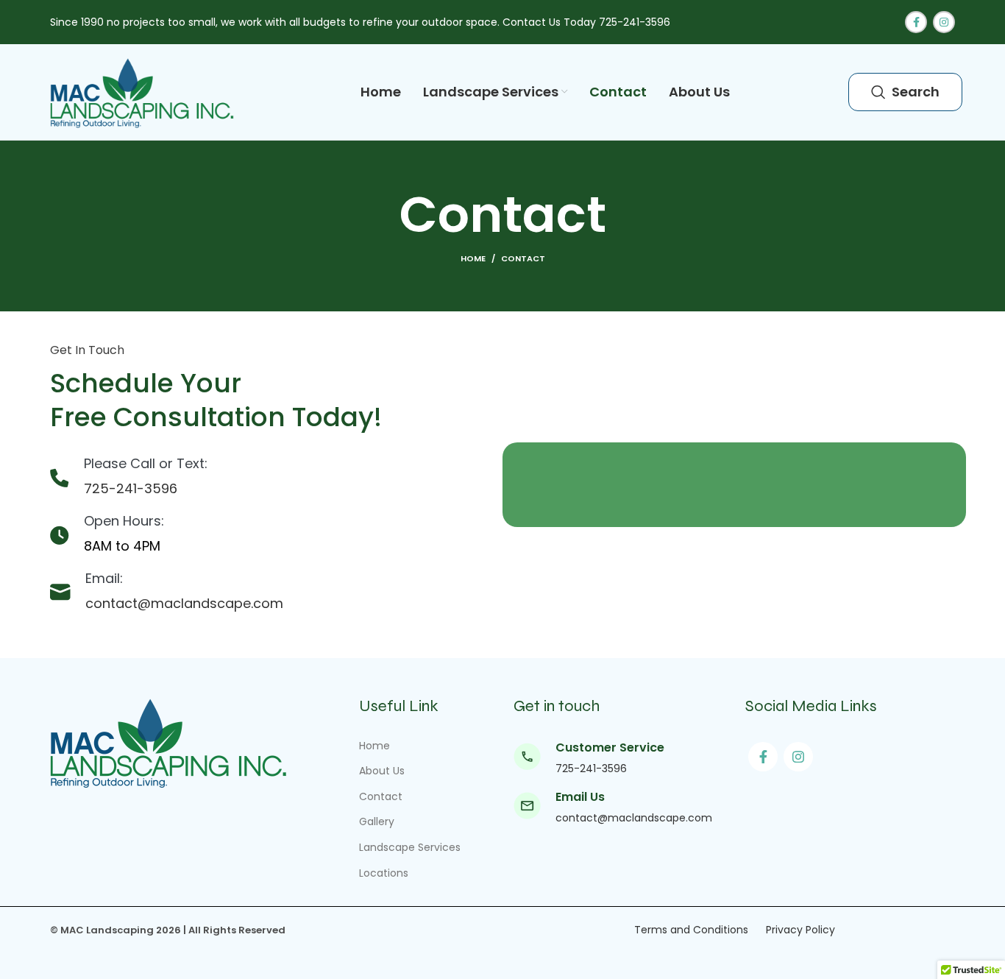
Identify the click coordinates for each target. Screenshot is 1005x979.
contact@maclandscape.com (184, 603)
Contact (380, 796)
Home (473, 258)
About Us (382, 770)
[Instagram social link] (944, 22)
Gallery (376, 821)
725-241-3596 (130, 488)
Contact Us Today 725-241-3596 (586, 22)
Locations (385, 873)
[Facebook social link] (916, 22)
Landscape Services (410, 847)
